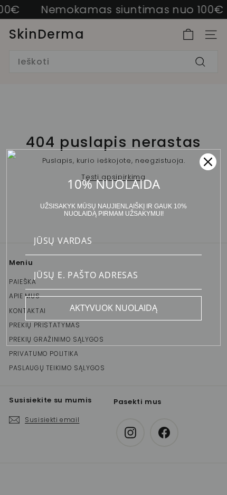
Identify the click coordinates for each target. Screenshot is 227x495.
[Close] (208, 162)
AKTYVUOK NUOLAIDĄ (113, 308)
